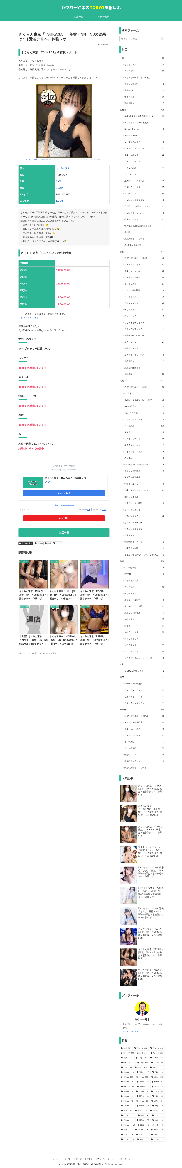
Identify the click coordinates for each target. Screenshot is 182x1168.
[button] (162, 38)
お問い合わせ (124, 1159)
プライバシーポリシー (105, 1159)
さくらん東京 (63, 168)
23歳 (58, 181)
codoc (104, 510)
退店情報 (89, 1159)
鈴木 (88, 510)
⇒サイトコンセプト (28, 318)
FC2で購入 (64, 518)
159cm (59, 188)
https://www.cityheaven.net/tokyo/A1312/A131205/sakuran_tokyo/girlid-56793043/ (64, 159)
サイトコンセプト (130, 1031)
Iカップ (60, 201)
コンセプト (66, 1159)
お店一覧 (78, 1159)
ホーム (55, 1159)
